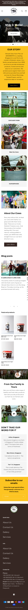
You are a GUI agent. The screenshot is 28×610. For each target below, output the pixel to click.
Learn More (11, 244)
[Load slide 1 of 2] (13, 44)
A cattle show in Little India (11, 277)
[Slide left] (10, 306)
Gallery (6, 532)
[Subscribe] (23, 496)
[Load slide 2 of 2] (15, 44)
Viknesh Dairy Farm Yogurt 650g (7, 362)
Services (7, 537)
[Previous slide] (10, 44)
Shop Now (14, 33)
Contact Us (8, 527)
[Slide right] (17, 306)
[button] (2, 11)
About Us (7, 522)
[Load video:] (14, 413)
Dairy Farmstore (12, 607)
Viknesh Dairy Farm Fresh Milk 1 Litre (7, 336)
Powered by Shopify (19, 607)
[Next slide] (17, 44)
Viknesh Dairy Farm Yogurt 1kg (20, 336)
